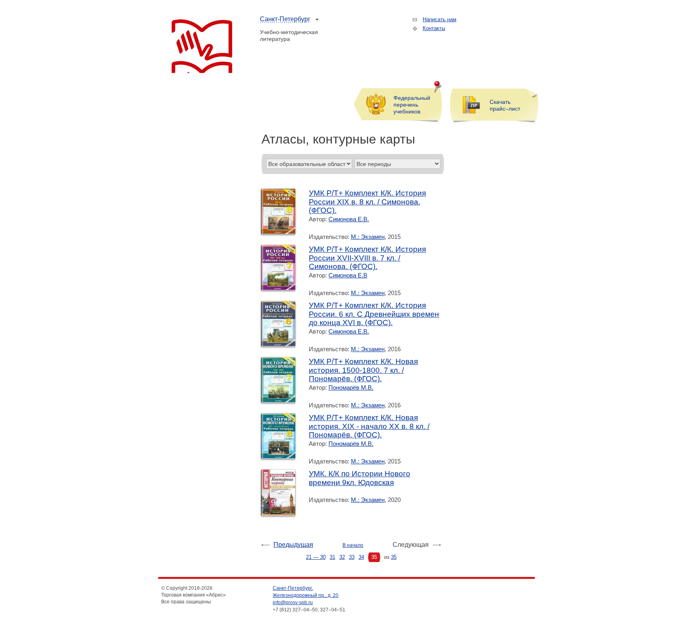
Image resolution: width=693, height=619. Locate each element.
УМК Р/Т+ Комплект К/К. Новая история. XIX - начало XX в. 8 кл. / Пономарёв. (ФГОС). (369, 426)
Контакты (434, 28)
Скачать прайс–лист (505, 105)
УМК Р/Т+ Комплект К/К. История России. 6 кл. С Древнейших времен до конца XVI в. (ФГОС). (374, 314)
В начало (352, 545)
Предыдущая (293, 544)
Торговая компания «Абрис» (202, 46)
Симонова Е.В (347, 275)
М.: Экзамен (368, 236)
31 (332, 557)
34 (361, 557)
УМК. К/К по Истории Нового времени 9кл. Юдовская (359, 478)
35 (374, 557)
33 (352, 557)
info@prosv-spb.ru (293, 602)
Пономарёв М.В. (350, 387)
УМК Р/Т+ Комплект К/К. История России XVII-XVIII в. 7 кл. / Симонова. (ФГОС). (367, 258)
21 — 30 (316, 557)
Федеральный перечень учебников (411, 105)
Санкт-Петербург (285, 19)
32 (342, 557)
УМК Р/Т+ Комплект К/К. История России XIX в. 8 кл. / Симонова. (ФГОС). (367, 201)
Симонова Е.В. (348, 219)
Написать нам (439, 19)
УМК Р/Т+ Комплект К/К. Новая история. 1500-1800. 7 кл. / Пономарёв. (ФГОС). (363, 370)
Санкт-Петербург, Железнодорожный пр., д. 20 (305, 591)
